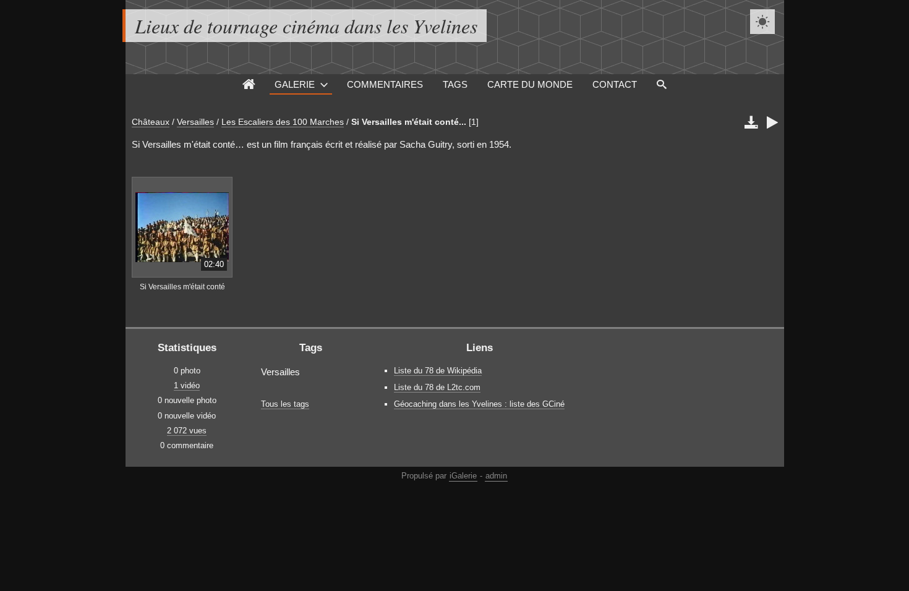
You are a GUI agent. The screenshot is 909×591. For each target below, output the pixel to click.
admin (496, 475)
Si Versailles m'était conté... (408, 122)
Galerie (295, 84)
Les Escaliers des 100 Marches (282, 122)
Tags (455, 84)
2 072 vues (187, 430)
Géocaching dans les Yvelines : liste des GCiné (479, 404)
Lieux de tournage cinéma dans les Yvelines (306, 25)
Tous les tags (285, 404)
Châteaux (150, 122)
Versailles (195, 122)
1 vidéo (187, 385)
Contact (614, 84)
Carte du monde (530, 84)
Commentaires (385, 84)
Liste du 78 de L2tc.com (437, 387)
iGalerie (463, 475)
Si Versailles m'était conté (182, 287)
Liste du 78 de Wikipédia (438, 370)
